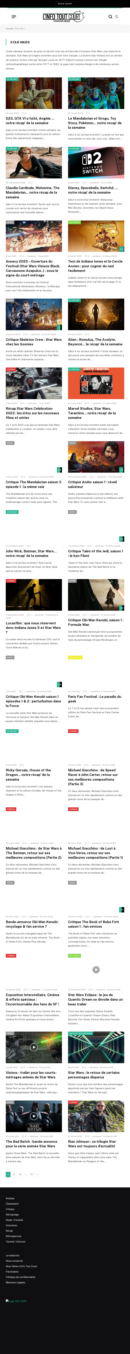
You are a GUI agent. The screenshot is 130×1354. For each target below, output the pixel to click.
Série (10, 222)
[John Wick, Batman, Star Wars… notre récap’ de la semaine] (34, 526)
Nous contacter (14, 1261)
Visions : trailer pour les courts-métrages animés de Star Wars (31, 1075)
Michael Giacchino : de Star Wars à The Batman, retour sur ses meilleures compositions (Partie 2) (34, 853)
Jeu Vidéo (74, 222)
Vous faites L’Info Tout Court (21, 1266)
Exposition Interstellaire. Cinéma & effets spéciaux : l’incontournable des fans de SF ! (32, 999)
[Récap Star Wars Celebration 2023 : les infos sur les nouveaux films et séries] (34, 383)
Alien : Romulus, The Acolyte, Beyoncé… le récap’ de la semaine (95, 342)
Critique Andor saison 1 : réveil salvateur (92, 484)
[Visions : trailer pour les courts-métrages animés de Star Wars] (34, 1047)
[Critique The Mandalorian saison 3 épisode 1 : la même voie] (34, 457)
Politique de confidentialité (20, 1277)
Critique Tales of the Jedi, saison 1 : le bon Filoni (95, 553)
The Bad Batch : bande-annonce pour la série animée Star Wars (31, 1144)
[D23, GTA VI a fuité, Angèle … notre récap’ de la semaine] (34, 93)
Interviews (11, 1225)
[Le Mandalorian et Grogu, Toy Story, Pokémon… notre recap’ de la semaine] (96, 93)
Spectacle (75, 657)
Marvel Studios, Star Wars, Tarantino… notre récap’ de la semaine (92, 413)
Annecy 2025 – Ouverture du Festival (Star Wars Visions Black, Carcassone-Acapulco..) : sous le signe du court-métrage (33, 268)
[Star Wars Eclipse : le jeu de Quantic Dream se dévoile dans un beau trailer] (96, 969)
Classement (12, 1203)
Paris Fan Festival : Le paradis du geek (94, 699)
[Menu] (14, 16)
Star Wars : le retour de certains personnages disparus (94, 1075)
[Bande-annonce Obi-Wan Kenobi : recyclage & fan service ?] (34, 896)
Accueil (9, 28)
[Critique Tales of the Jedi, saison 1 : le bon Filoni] (96, 526)
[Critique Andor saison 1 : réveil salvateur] (96, 457)
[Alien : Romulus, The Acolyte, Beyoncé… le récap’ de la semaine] (96, 314)
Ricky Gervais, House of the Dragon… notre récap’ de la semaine (28, 774)
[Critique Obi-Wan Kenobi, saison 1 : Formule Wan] (96, 595)
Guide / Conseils (14, 1220)
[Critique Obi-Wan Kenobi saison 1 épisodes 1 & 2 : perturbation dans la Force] (34, 671)
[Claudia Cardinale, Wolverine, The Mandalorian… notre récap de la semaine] (34, 162)
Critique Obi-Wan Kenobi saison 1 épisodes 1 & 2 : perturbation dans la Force (33, 701)
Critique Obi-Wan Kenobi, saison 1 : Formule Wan (96, 622)
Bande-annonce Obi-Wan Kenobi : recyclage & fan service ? (32, 924)
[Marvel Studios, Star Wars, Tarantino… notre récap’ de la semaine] (96, 383)
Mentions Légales (15, 1282)
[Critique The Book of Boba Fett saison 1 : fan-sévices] (96, 896)
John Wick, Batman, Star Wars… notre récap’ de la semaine (31, 553)
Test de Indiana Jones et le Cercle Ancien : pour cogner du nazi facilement (95, 266)
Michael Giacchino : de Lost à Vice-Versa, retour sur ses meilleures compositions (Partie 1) (95, 853)
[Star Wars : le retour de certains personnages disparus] (96, 1047)
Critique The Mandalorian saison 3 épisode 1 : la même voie (33, 484)
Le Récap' (12, 79)
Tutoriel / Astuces (15, 1241)
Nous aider (65, 4)
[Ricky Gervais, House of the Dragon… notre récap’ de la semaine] (34, 745)
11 (32, 1174)
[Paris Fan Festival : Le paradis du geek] (96, 671)
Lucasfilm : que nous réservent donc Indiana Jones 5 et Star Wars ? (33, 627)
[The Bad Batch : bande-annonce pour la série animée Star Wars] (34, 1116)
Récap (9, 1230)
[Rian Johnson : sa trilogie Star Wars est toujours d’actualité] (96, 1116)
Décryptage (12, 1214)
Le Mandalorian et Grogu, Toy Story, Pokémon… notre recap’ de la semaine (95, 123)
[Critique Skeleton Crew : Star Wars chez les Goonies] (34, 314)
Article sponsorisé (80, 1033)
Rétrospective (13, 1236)
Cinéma (11, 369)
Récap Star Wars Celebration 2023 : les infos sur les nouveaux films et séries (32, 413)
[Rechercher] (110, 16)
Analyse (10, 1198)
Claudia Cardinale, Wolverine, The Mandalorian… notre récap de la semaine (33, 192)
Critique (10, 1209)
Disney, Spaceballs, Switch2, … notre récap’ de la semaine (93, 190)
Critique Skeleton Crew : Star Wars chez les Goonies (34, 342)
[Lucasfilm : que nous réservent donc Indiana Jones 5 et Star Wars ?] (34, 595)
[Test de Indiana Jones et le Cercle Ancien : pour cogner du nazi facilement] (96, 236)
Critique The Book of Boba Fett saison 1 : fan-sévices (93, 924)
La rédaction (12, 1255)
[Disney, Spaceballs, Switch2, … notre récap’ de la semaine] (96, 162)
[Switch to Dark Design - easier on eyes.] (116, 16)
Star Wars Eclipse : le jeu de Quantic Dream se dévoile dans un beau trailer (95, 999)
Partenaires (12, 1271)
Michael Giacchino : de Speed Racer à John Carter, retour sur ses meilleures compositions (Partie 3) (93, 777)
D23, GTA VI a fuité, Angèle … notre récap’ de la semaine (30, 120)
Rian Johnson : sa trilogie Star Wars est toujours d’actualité (92, 1144)
